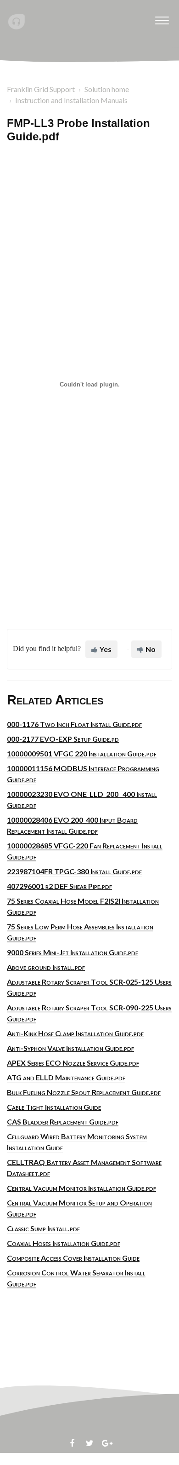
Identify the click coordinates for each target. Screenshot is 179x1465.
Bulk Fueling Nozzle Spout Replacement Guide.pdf (84, 1092)
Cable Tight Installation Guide (54, 1106)
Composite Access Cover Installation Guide (73, 1257)
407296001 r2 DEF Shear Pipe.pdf (59, 886)
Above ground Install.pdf (46, 967)
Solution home (106, 89)
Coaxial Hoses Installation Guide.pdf (63, 1243)
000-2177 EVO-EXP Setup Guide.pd (63, 738)
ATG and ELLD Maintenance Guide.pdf (66, 1077)
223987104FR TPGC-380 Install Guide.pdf (74, 871)
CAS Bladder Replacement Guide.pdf (62, 1121)
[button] (161, 18)
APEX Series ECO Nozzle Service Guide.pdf (73, 1062)
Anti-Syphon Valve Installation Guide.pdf (70, 1048)
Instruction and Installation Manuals (71, 100)
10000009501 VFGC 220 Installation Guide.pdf (82, 753)
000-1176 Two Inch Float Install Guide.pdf (74, 724)
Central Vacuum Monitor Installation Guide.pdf (81, 1187)
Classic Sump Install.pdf (43, 1228)
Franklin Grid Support (41, 89)
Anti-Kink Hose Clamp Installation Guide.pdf (75, 1033)
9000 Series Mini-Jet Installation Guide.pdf (72, 952)
